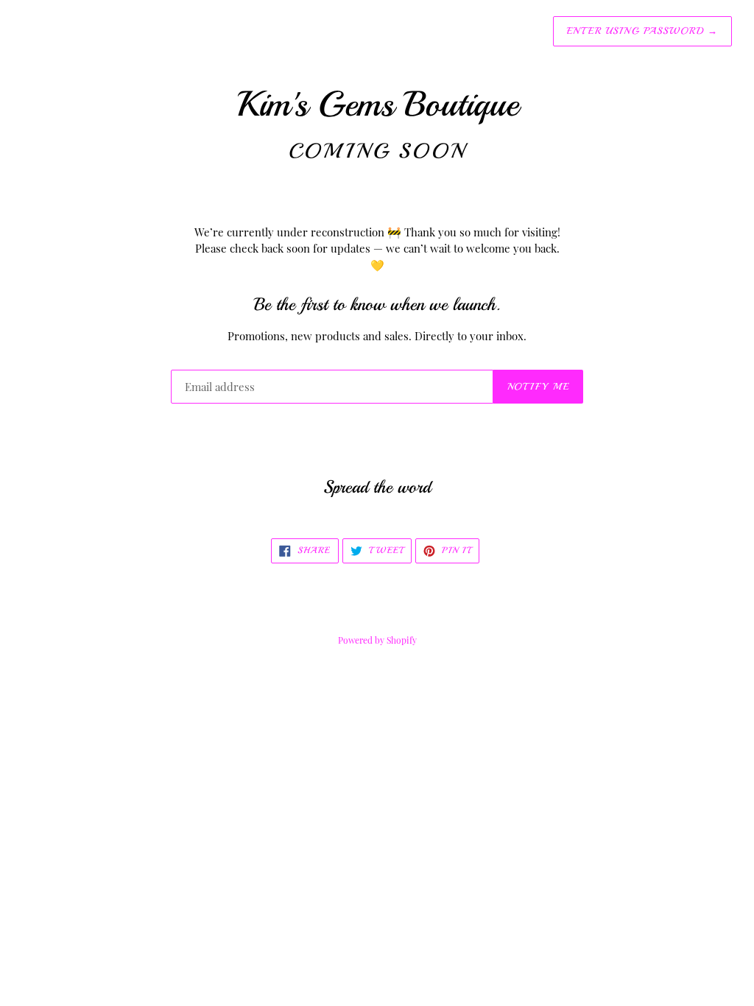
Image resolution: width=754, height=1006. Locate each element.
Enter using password (642, 31)
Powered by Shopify (377, 640)
